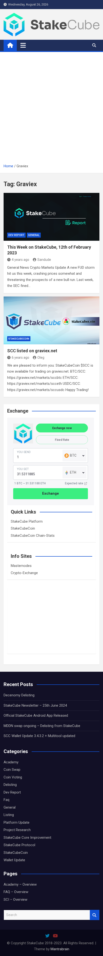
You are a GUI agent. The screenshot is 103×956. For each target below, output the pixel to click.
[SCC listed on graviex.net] (51, 320)
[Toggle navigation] (23, 45)
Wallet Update (14, 860)
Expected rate (74, 483)
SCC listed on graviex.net (32, 350)
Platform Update (16, 822)
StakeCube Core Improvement (27, 837)
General (34, 235)
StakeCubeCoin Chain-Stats (33, 535)
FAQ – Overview (16, 892)
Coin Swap (12, 769)
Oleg (40, 357)
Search (94, 915)
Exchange (50, 493)
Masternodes (21, 566)
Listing (9, 815)
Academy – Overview (20, 884)
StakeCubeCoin (18, 338)
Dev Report (16, 235)
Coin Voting (13, 777)
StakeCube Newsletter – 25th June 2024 (35, 705)
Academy (11, 762)
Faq (6, 800)
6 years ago (20, 357)
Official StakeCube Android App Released (36, 715)
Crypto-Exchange (24, 573)
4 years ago (20, 260)
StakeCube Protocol (19, 845)
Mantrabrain (60, 949)
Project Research (17, 830)
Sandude (44, 260)
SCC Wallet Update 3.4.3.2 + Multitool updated (39, 736)
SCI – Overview (15, 899)
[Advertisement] (51, 109)
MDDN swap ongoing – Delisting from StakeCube (42, 726)
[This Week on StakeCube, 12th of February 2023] (51, 217)
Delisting (10, 785)
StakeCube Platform (27, 521)
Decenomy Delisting (19, 695)
